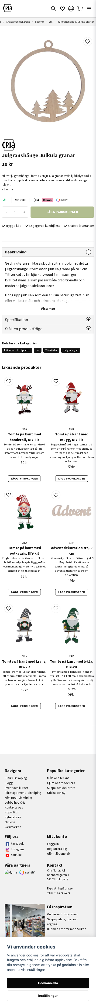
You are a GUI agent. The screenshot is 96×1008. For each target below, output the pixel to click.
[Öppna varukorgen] (79, 8)
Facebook (17, 844)
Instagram (17, 849)
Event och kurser (16, 788)
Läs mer (9, 189)
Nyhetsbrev (13, 817)
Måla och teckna (58, 778)
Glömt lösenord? (58, 853)
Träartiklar (51, 350)
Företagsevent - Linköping (23, 793)
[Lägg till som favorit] (62, 8)
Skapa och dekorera (18, 21)
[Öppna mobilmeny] (88, 8)
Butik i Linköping (16, 778)
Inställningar (48, 996)
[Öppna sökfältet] (53, 8)
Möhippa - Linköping (18, 797)
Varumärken (13, 827)
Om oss (10, 822)
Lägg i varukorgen (24, 478)
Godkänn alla (48, 983)
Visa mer (48, 308)
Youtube (16, 855)
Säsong (39, 21)
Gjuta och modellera (61, 783)
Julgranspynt (70, 350)
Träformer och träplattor (17, 350)
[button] (87, 41)
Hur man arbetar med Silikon (66, 929)
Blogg (9, 783)
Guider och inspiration (62, 914)
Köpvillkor (12, 812)
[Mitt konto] (71, 8)
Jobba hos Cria (15, 802)
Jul (50, 21)
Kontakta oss (14, 807)
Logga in (53, 844)
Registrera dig (57, 849)
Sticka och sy (56, 793)
